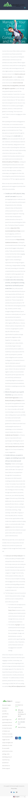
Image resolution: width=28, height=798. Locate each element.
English (17, 796)
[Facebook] (16, 738)
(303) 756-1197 (21, 719)
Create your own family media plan (14, 556)
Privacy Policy (14, 788)
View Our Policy (22, 727)
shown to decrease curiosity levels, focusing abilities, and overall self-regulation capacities (13, 85)
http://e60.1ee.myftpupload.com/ (17, 686)
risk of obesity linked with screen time (14, 446)
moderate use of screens (11, 435)
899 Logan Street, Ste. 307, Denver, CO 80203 (22, 713)
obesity (20, 77)
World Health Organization (12, 397)
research (7, 527)
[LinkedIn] (19, 738)
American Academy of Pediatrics (10, 162)
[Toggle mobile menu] (25, 7)
